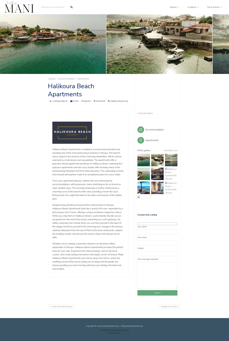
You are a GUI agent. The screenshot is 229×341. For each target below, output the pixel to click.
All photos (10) (170, 150)
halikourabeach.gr (119, 101)
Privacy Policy (114, 333)
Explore (173, 7)
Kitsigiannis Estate (169, 306)
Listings (52, 79)
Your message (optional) (147, 259)
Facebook (100, 101)
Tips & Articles (213, 7)
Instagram (86, 101)
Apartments (83, 79)
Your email (142, 237)
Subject (140, 248)
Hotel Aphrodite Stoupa (62, 306)
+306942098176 (60, 101)
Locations (191, 7)
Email (75, 101)
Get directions (146, 113)
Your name (142, 227)
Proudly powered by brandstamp (114, 330)
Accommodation (66, 79)
